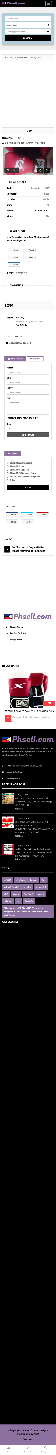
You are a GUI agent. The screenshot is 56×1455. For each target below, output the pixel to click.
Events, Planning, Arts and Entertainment (22, 1148)
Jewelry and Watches (12, 1210)
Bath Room (7, 1007)
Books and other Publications (16, 1031)
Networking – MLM (11, 1276)
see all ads (21, 325)
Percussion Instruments (13, 1310)
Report (28, 487)
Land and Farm (9, 1217)
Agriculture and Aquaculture (16, 959)
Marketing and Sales (12, 1238)
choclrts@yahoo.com (20, 342)
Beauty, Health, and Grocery (15, 1011)
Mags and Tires (9, 1227)
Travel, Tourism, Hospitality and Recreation (23, 1399)
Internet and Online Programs (16, 1203)
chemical (27, 887)
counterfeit (41, 887)
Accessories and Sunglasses (15, 945)
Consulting (7, 1104)
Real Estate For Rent (12, 1334)
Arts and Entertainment (13, 980)
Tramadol (29, 901)
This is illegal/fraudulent (21, 463)
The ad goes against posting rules (25, 476)
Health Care (8, 1165)
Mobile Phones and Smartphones (18, 1255)
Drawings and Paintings (13, 1128)
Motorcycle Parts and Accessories (18, 1262)
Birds (4, 1018)
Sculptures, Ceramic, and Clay (16, 1355)
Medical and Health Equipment (17, 1251)
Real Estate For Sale (11, 1337)
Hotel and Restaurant (12, 1183)
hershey (20, 317)
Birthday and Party (11, 1021)
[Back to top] (46, 1437)
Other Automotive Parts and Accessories (21, 1293)
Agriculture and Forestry (14, 963)
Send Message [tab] (17, 359)
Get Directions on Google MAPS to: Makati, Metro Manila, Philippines (28, 549)
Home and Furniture (12, 1169)
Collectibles (7, 1086)
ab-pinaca (20, 880)
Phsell (36, 1433)
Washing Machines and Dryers (16, 1417)
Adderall (33, 880)
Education (7, 1131)
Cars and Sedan (9, 1062)
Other (12, 480)
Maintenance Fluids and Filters (17, 1231)
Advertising (7, 956)
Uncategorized (9, 1403)
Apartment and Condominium (16, 966)
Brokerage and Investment (15, 1042)
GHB (6, 894)
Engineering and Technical (14, 1145)
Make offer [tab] (35, 359)
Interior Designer (10, 1200)
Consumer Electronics (12, 1107)
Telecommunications (12, 1389)
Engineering (8, 1141)
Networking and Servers (14, 1279)
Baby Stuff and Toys (11, 1000)
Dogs (4, 1121)
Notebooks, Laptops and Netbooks (18, 1286)
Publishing (7, 1327)
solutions (8, 901)
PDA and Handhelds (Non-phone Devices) (22, 1307)
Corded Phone (9, 1110)
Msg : (9, 398)
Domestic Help (9, 1124)
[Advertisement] (28, 94)
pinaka (41, 894)
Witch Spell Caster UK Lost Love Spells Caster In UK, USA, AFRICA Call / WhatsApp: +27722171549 (34, 801)
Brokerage (7, 1038)
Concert (6, 1100)
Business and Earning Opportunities (19, 1045)
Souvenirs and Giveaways (14, 1372)
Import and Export (11, 1193)
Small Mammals (9, 1368)
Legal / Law (7, 1224)
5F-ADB (7, 880)
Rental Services (9, 1344)
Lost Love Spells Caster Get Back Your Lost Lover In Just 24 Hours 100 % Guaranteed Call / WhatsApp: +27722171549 (34, 852)
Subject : (10, 388)
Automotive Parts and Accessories (18, 990)
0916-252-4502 (41, 210)
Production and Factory (13, 1324)
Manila (41, 142)
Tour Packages (9, 1393)
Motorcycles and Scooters (14, 1265)
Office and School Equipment (16, 1289)
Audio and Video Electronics (15, 983)
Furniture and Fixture (12, 1159)
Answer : (10, 424)
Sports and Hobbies (11, 1375)
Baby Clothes (8, 994)
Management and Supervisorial (17, 1234)
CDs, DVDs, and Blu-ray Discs (16, 1076)
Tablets (5, 1386)
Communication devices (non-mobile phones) (23, 1090)
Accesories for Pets (11, 935)
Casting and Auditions (12, 1066)
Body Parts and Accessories (15, 1028)
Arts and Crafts (9, 976)
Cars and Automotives (12, 1059)
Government (8, 1162)
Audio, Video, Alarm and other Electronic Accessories (27, 987)
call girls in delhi (11, 887)
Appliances (7, 969)
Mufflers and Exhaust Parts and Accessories (23, 1269)
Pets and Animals (10, 1320)
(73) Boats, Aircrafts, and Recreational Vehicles (24, 932)
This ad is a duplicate (19, 470)
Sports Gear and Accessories (15, 1379)
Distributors (8, 1117)
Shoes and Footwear (12, 1365)
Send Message (28, 435)
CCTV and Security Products (15, 1073)
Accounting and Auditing (14, 952)
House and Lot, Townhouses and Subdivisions (23, 1186)
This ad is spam (17, 466)
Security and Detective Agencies (17, 1358)
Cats (4, 1069)
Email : (9, 378)
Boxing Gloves (21, 273)
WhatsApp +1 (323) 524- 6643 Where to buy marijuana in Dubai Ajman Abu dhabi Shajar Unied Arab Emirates (26, 911)
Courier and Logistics (12, 1114)
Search (29, 38)
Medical (6, 1245)
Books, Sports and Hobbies (18, 58)
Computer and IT (10, 1093)
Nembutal (28, 894)
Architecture (8, 973)
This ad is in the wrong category (24, 473)
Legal (4, 1221)
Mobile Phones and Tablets (15, 1258)
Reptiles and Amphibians (14, 1348)
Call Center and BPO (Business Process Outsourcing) (27, 1049)
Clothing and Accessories (14, 1083)
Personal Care (8, 1317)
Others (5, 1300)
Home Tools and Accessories (15, 1172)
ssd (18, 901)
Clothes (5, 1079)
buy (43, 880)
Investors (6, 1207)
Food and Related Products (15, 1152)
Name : (10, 367)
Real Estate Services (11, 1341)
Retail (5, 1351)
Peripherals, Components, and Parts (19, 1313)
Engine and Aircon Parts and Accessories (21, 1138)
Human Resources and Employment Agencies (24, 1190)
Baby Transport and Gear (14, 1004)
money (16, 894)
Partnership (8, 1303)
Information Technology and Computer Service (24, 1196)
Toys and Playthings (11, 1396)
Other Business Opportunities (16, 1296)
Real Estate (7, 1331)
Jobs (4, 1214)
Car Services (8, 1055)
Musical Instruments (12, 1272)
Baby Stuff (7, 997)
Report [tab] (14, 453)
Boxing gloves (13, 137)
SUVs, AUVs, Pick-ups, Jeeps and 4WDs (21, 1382)
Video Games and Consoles (15, 1413)
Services (6, 1362)
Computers (7, 1097)
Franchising (7, 1155)
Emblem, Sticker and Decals (15, 1135)
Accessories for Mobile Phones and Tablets (22, 949)
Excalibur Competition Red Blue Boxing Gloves (29, 711)
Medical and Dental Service (15, 1248)
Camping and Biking (12, 1052)
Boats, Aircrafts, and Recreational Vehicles (22, 1024)
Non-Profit (7, 1282)
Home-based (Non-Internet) (15, 1179)
